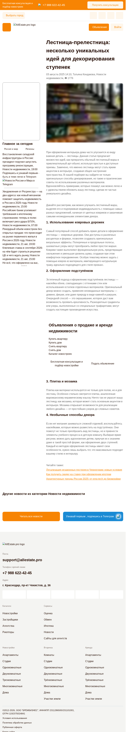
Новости (49, 632)
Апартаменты (10, 655)
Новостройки (10, 613)
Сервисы (48, 606)
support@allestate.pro (22, 560)
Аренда (88, 647)
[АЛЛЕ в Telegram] (111, 594)
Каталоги (6, 606)
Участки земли (52, 698)
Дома (5, 692)
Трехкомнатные (11, 680)
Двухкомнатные (11, 673)
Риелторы (8, 632)
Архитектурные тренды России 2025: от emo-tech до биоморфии (83, 479)
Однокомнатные (11, 667)
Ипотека (49, 626)
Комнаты (49, 655)
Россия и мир (11, 149)
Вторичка (48, 647)
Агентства (8, 626)
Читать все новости (31, 516)
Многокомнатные (12, 686)
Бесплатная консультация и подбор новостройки (67, 363)
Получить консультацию (105, 5)
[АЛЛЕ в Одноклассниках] (87, 594)
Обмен (48, 619)
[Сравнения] (102, 15)
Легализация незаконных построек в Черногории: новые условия (84, 469)
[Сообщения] (110, 15)
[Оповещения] (119, 15)
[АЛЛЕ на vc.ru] (14, 594)
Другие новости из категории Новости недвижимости (43, 494)
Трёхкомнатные (53, 680)
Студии (6, 661)
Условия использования (14, 718)
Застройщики (10, 619)
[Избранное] (93, 15)
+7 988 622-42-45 (54, 5)
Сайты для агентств (55, 638)
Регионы (30, 149)
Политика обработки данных (17, 722)
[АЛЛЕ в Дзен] (38, 594)
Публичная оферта (12, 727)
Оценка (48, 613)
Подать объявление (102, 363)
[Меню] (6, 27)
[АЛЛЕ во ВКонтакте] (63, 594)
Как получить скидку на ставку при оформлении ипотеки (78, 474)
